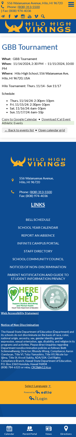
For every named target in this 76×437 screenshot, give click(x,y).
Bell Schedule (38, 219)
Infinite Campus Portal (38, 243)
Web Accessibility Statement (20, 313)
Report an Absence (38, 235)
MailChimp (3, 16)
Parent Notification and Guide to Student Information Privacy (38, 276)
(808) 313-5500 (29, 7)
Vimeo (36, 16)
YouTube (29, 16)
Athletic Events (12, 123)
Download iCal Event (56, 119)
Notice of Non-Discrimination (20, 324)
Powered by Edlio (38, 392)
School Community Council (38, 259)
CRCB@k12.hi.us (41, 367)
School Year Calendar (38, 227)
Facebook (9, 16)
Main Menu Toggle (71, 4)
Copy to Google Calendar (19, 119)
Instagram (23, 16)
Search (43, 16)
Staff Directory (38, 251)
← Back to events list (19, 130)
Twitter (16, 16)
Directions (66, 433)
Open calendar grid (51, 130)
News (49, 433)
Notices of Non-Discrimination (38, 267)
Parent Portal (30, 433)
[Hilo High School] (38, 26)
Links (38, 204)
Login (38, 398)
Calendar (9, 433)
